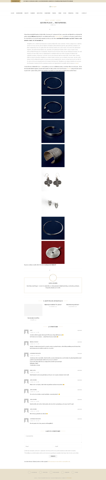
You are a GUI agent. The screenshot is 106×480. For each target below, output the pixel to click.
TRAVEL (54, 13)
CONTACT (84, 13)
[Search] (94, 13)
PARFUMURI (47, 13)
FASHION (33, 13)
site (41, 66)
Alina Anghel (53, 283)
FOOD (64, 13)
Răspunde (80, 330)
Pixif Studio (69, 477)
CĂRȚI (59, 13)
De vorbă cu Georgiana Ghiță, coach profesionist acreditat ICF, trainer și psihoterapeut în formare (48, 1)
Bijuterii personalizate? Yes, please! (53, 304)
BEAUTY (26, 13)
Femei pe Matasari (59, 36)
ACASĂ (12, 13)
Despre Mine (19, 13)
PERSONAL (70, 13)
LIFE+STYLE (39, 13)
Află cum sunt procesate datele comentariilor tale (59, 461)
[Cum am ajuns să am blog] (33, 310)
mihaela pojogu (34, 341)
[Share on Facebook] (51, 29)
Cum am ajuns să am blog (33, 318)
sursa (77, 63)
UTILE (77, 13)
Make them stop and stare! (72, 304)
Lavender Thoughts (35, 353)
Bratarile (69, 68)
